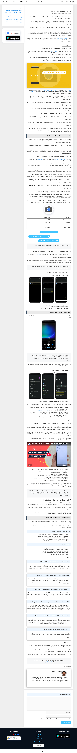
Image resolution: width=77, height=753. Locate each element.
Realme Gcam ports (62, 38)
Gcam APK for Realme (59, 159)
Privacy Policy (38, 738)
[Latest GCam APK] (73, 2)
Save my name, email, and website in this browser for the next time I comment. (50, 718)
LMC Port (14, 1)
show (69, 45)
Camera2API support (43, 410)
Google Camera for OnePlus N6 (14, 10)
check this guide (65, 247)
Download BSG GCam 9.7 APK (48, 232)
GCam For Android (35, 1)
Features (43, 1)
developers (39, 159)
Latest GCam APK (65, 2)
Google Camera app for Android (50, 90)
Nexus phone (53, 51)
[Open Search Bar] (3, 2)
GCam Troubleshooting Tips (61, 420)
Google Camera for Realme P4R (14, 19)
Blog (7, 1)
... (68, 684)
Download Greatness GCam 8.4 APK (48, 240)
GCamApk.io (18, 751)
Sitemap (56, 751)
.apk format (37, 254)
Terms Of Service (38, 741)
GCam (48, 8)
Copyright (38, 736)
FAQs (38, 740)
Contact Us (38, 734)
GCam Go (49, 1)
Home (44, 8)
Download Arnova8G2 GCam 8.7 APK (38, 236)
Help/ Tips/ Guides (23, 1)
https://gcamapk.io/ (48, 661)
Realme (53, 8)
